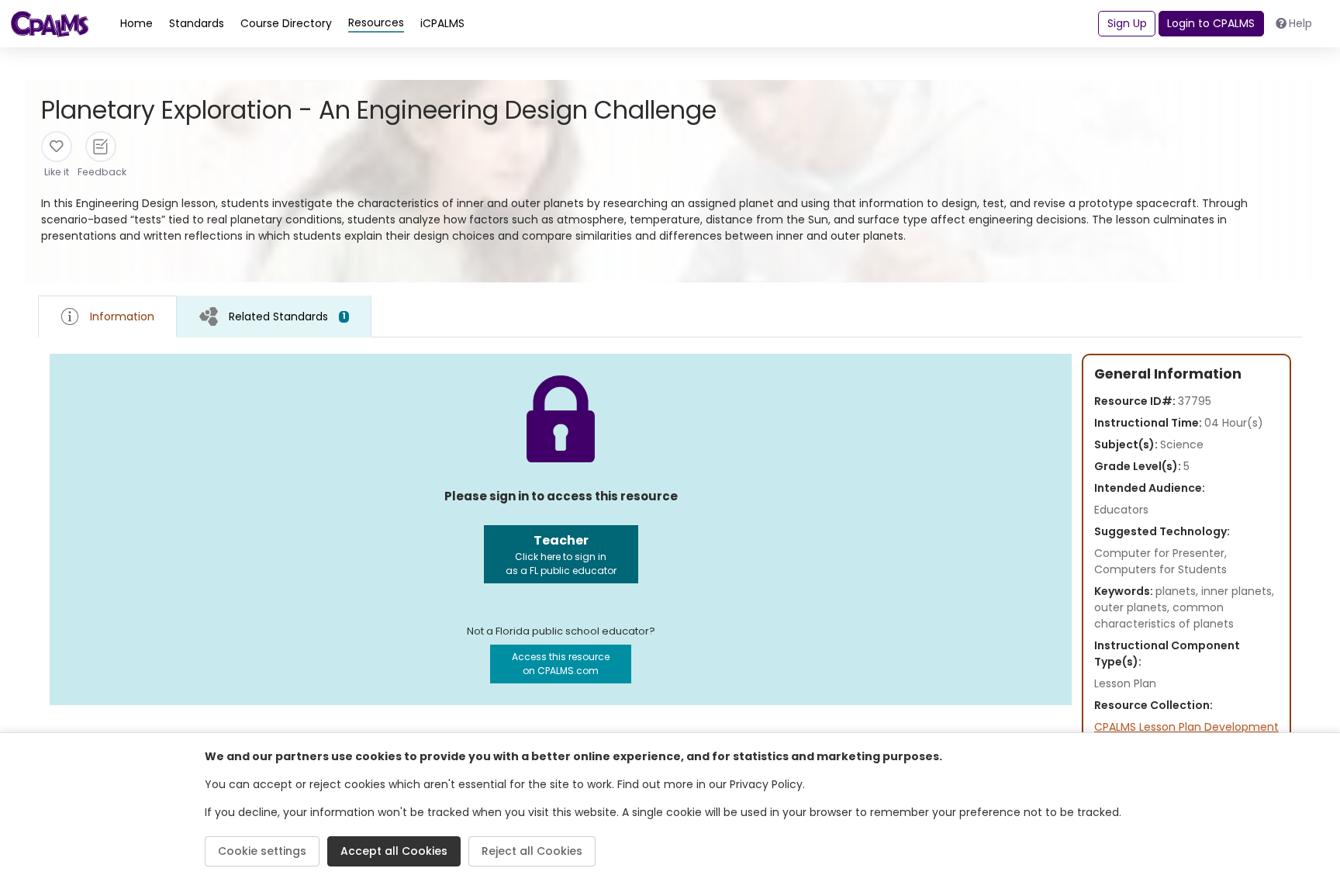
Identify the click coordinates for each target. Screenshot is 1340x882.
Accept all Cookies (393, 851)
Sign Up (1127, 23)
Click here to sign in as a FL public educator (561, 554)
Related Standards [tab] (287, 316)
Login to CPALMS (1211, 23)
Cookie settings (262, 851)
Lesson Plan (1125, 683)
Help (1300, 23)
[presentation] (274, 316)
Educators (1121, 509)
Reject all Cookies (532, 851)
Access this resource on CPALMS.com (561, 663)
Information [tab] (122, 316)
